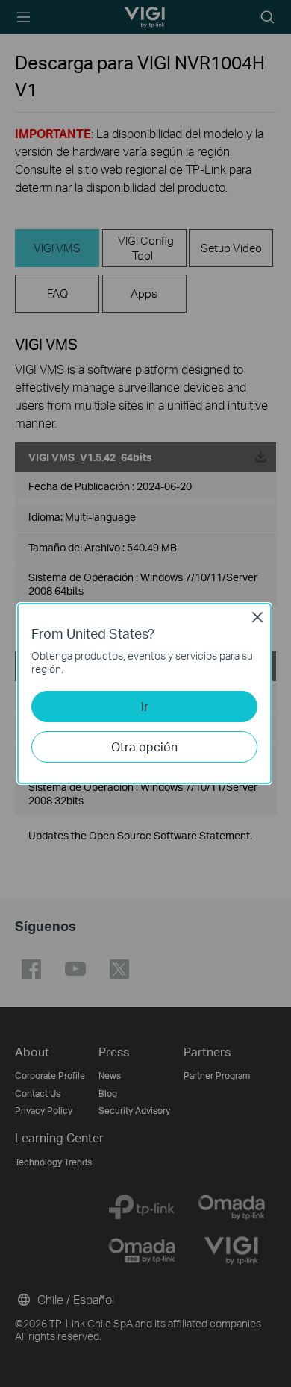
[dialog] (145, 693)
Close (257, 617)
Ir (144, 706)
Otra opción (144, 746)
